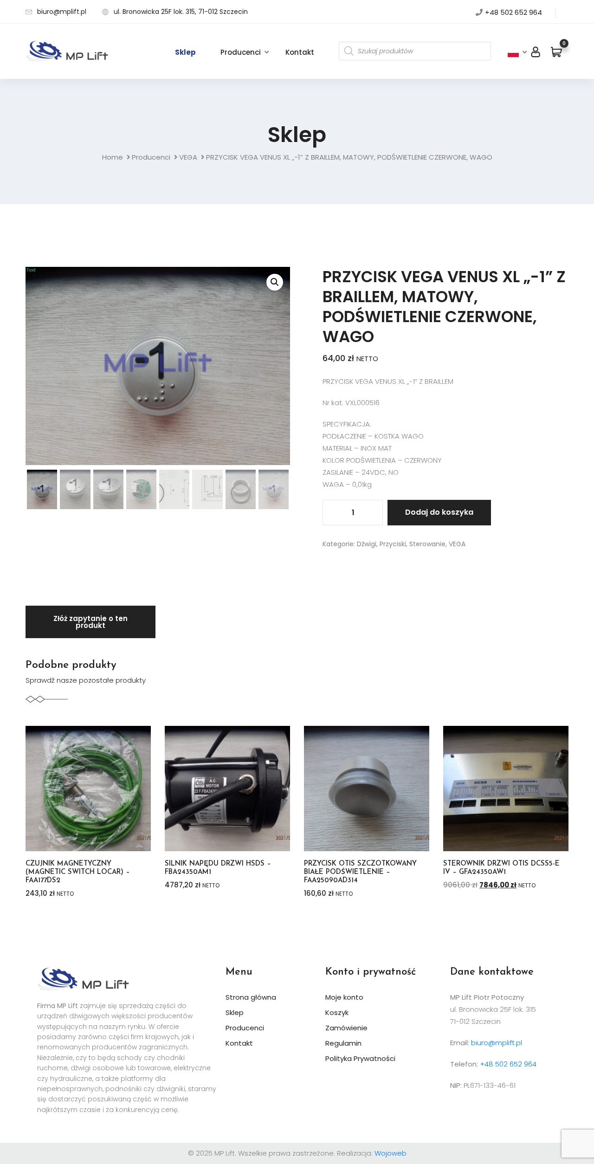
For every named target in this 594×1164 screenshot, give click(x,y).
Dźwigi (366, 544)
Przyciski (393, 544)
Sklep (185, 52)
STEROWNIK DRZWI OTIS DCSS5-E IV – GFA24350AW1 (501, 868)
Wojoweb (390, 1153)
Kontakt (299, 52)
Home (112, 157)
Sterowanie (427, 544)
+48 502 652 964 (513, 12)
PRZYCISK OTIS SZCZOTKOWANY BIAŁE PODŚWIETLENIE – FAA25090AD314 (360, 872)
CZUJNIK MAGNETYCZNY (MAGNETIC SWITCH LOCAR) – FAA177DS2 (78, 872)
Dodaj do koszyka (439, 512)
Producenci (240, 52)
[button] (274, 282)
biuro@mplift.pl (61, 11)
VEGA (188, 157)
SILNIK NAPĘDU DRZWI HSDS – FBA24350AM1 (218, 868)
